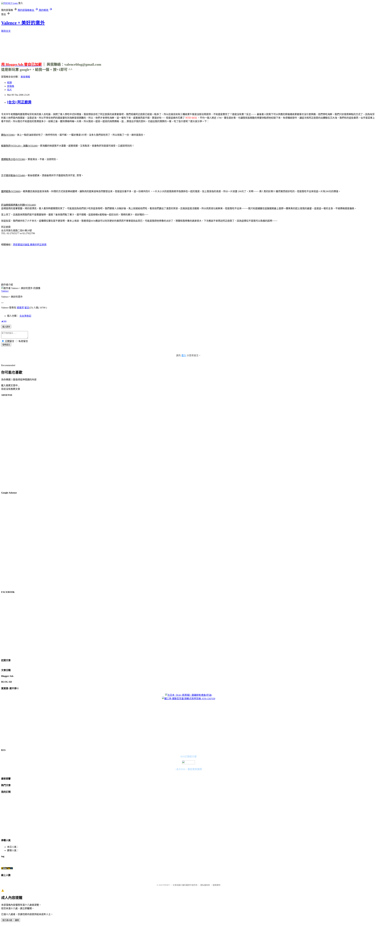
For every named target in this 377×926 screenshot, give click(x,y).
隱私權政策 (205, 885)
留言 (26, 307)
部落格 (10, 86)
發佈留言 (6, 345)
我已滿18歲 (7, 920)
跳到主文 (6, 31)
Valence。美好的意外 (23, 22)
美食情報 (25, 76)
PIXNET (166, 885)
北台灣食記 (25, 316)
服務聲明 (216, 885)
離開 (17, 920)
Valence (5, 291)
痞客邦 (20, 307)
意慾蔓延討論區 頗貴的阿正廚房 (30, 244)
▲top (3, 321)
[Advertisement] (188, 46)
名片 (9, 89)
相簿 (9, 82)
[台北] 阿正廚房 (19, 102)
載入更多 (6, 327)
